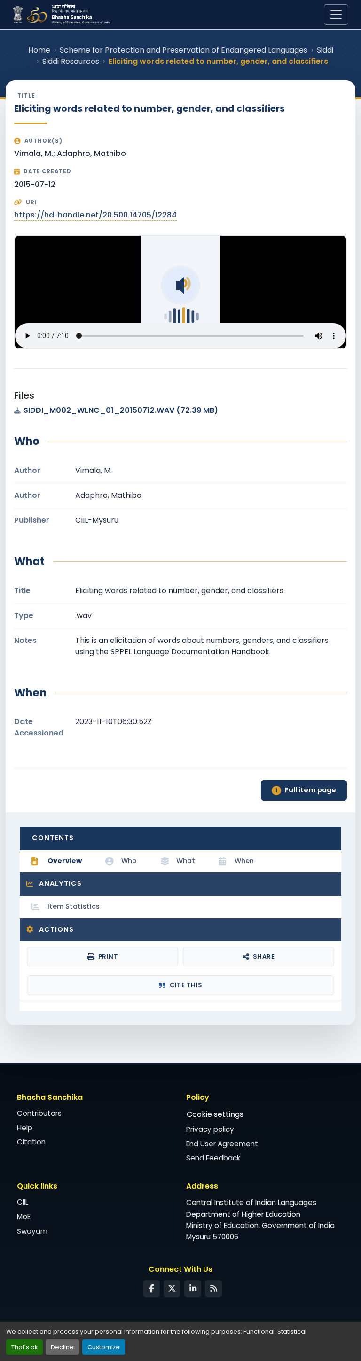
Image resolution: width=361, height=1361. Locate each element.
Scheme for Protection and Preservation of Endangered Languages (183, 50)
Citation (31, 1142)
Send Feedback (213, 1158)
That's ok (24, 1347)
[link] (180, 410)
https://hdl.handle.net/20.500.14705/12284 (95, 214)
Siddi (325, 50)
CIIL (22, 1202)
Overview (64, 861)
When (244, 861)
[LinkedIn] (192, 1288)
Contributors (39, 1113)
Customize (103, 1347)
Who (129, 861)
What (185, 861)
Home (39, 50)
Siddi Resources (70, 61)
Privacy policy (210, 1129)
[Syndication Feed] (213, 1288)
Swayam (32, 1231)
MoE (24, 1217)
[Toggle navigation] (336, 14)
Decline (62, 1347)
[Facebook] (151, 1288)
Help (24, 1128)
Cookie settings (215, 1114)
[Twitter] (172, 1288)
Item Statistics (73, 906)
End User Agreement (222, 1144)
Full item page (305, 790)
